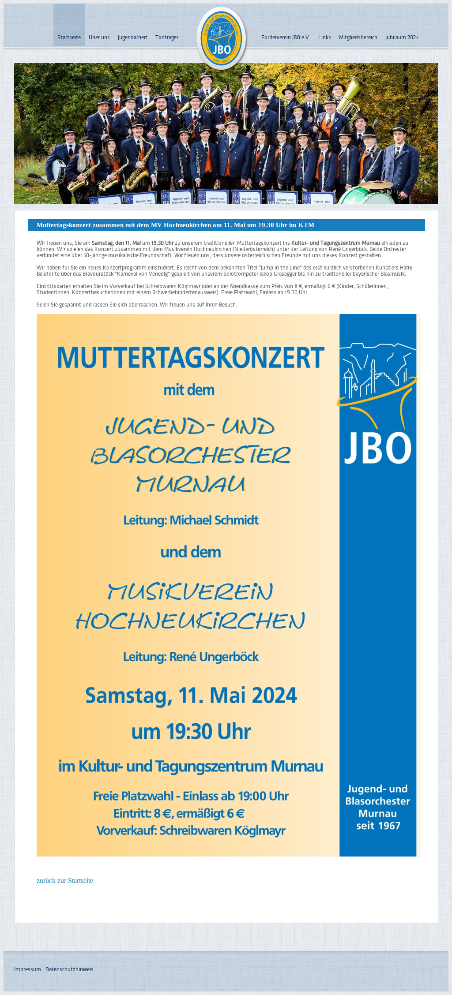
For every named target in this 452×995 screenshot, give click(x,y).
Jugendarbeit (132, 37)
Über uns (99, 37)
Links (324, 37)
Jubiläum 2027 (401, 37)
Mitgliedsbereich (358, 37)
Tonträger (166, 37)
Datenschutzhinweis (69, 969)
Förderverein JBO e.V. (285, 37)
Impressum (27, 969)
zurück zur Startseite (65, 880)
